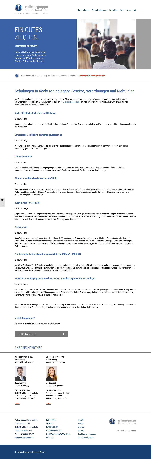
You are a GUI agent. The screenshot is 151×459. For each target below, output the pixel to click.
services (81, 430)
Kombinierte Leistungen (87, 434)
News (129, 10)
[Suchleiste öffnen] (135, 10)
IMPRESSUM (51, 420)
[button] (41, 334)
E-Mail (17, 403)
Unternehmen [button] (83, 10)
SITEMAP (50, 423)
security (81, 420)
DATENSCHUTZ (52, 427)
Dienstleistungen (99, 10)
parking (81, 423)
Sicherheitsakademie (69, 75)
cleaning (81, 427)
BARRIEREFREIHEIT (54, 430)
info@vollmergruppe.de (24, 437)
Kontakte (113, 10)
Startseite (42, 75)
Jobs (122, 10)
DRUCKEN (50, 437)
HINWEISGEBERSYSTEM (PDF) (58, 434)
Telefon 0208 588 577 (23, 430)
